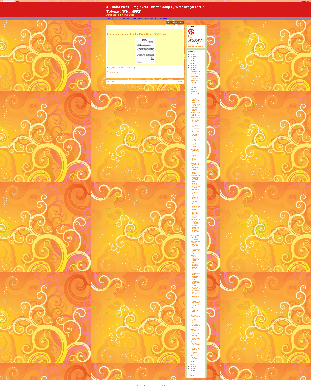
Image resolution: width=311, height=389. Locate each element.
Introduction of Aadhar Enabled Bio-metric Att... (195, 199)
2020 (191, 58)
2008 (191, 375)
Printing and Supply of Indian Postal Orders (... (195, 185)
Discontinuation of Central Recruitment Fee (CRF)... (195, 119)
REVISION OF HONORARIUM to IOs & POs (195, 289)
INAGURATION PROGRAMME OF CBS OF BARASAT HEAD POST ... (195, 230)
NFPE (115, 18)
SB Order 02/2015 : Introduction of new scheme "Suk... (195, 143)
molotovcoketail (160, 385)
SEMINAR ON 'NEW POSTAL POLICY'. (195, 109)
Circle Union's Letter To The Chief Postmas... (195, 237)
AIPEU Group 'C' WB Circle (195, 36)
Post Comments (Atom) (148, 86)
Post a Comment (113, 74)
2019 (191, 61)
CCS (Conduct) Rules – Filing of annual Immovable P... (195, 192)
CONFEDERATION (137, 18)
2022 (191, 56)
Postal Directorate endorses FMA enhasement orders (195, 206)
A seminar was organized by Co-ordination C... (195, 151)
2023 (191, 54)
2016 (191, 67)
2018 (191, 63)
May (192, 87)
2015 (191, 69)
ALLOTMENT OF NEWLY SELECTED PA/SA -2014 (195, 331)
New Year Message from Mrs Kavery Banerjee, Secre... (195, 318)
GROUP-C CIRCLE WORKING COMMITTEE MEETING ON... (195, 259)
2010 (191, 370)
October (193, 76)
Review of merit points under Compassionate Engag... (195, 165)
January (193, 96)
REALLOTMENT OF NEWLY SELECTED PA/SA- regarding (195, 267)
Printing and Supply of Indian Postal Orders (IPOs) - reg (136, 34)
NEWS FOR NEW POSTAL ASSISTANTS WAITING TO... (195, 244)
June (192, 85)
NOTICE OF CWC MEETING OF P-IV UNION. (195, 114)
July (192, 82)
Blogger (172, 385)
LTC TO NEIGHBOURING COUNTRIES (195, 104)
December (194, 71)
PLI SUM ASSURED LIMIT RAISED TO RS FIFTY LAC (195, 295)
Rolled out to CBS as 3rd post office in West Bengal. (195, 325)
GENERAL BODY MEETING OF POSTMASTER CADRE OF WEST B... (195, 134)
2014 (191, 361)
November (194, 74)
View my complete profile (195, 46)
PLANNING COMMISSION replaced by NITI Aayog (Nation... (195, 302)
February (194, 93)
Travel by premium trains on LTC (195, 99)
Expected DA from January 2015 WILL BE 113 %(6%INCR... (195, 282)
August (193, 80)
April (192, 89)
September (194, 78)
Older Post (180, 81)
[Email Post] (134, 67)
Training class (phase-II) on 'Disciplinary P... (195, 251)
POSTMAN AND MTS (164, 18)
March (193, 91)
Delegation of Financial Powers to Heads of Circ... (195, 350)
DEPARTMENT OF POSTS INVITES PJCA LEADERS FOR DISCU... (195, 222)
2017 (191, 65)
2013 (191, 364)
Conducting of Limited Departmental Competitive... (195, 344)
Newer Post (110, 81)
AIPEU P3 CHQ (125, 18)
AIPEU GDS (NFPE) (150, 18)
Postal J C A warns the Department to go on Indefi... (195, 214)
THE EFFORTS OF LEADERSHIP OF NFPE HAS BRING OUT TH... (195, 178)
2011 (191, 368)
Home (109, 18)
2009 (191, 373)
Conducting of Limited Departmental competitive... (195, 337)
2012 (191, 366)
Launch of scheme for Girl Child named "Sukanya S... (195, 158)
